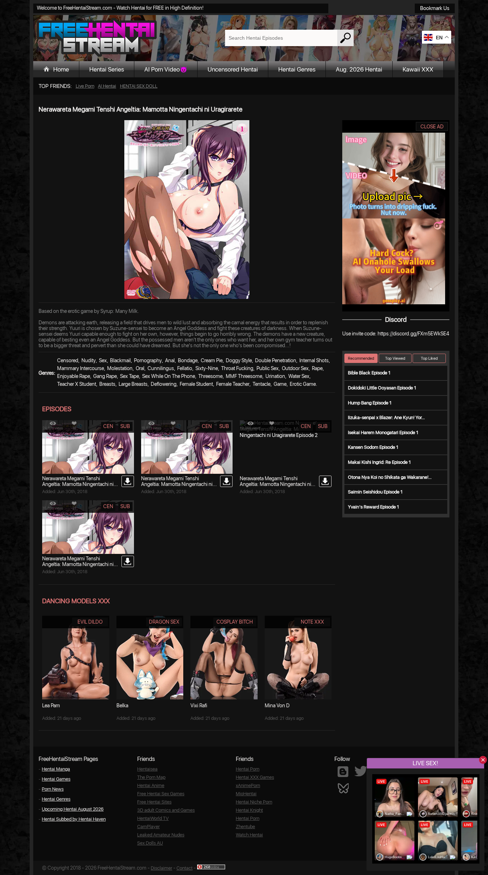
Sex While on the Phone (168, 376)
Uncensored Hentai (233, 69)
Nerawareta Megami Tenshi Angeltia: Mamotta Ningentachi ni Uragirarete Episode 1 (78, 564)
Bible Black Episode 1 (369, 372)
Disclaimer (161, 868)
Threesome (210, 376)
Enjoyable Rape (73, 376)
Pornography (148, 360)
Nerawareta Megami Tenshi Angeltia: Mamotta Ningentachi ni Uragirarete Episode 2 (275, 484)
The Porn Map (151, 777)
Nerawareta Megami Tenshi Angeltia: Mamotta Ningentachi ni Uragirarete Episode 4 (78, 484)
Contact (184, 868)
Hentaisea (147, 769)
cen (108, 426)
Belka (122, 705)
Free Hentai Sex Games (160, 793)
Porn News (53, 789)
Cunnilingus (161, 368)
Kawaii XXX (418, 69)
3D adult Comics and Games (166, 810)
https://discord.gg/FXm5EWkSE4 (413, 333)
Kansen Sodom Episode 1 (373, 447)
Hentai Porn (247, 769)
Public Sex (268, 368)
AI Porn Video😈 (165, 69)
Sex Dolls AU (150, 843)
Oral (140, 368)
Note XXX (312, 622)
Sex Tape (129, 376)
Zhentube (245, 826)
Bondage (188, 360)
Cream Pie (212, 360)
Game (280, 384)
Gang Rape (105, 376)
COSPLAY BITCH (234, 622)
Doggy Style (239, 360)
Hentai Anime (150, 785)
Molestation (120, 368)
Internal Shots (314, 360)
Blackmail (120, 360)
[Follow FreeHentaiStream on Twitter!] (360, 771)
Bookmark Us (434, 8)
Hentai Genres (296, 69)
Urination (275, 376)
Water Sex (298, 376)
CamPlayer (148, 826)
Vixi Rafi (198, 705)
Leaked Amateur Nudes (160, 834)
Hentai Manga (56, 769)
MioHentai (246, 793)
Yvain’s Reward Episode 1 (373, 507)
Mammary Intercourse (80, 368)
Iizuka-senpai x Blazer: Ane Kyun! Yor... (386, 417)
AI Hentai (107, 86)
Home (61, 69)
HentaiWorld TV (153, 818)
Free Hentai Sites (154, 802)
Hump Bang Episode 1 (370, 402)
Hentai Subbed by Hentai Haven (74, 819)
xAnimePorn (248, 785)
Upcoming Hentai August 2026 (73, 809)
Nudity (88, 360)
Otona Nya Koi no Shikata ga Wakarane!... (390, 477)
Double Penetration (275, 360)
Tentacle (261, 384)
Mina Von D (277, 705)
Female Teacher (232, 384)
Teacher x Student (76, 384)
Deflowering (163, 384)
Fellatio (184, 368)
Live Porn (85, 86)
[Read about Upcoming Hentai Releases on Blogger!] (343, 771)
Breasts (107, 384)
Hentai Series (106, 69)
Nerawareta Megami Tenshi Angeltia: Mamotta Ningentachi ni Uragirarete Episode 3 (177, 484)
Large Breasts (133, 384)
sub (125, 426)
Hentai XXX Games (255, 777)
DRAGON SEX (164, 622)
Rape (317, 368)
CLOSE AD (432, 126)
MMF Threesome (244, 376)
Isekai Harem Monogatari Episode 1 (383, 432)
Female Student (196, 384)
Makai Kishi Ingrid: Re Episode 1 (379, 462)
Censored (67, 360)
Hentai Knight (249, 810)
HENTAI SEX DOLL (139, 86)
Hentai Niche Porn (254, 802)
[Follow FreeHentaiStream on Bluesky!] (343, 787)
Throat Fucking (237, 368)
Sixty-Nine (206, 368)
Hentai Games (56, 779)
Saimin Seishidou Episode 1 (375, 492)
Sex (103, 360)
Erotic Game (303, 384)
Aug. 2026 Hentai (359, 69)
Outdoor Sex (295, 368)
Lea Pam (51, 705)
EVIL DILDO (90, 622)
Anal (170, 360)
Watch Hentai (249, 834)
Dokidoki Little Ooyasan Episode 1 (382, 387)
